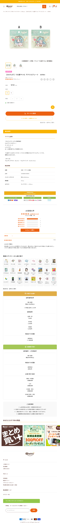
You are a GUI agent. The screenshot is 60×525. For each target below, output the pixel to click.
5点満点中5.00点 (34, 214)
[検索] (44, 6)
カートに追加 (31, 113)
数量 (6, 98)
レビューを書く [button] (30, 230)
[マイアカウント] (50, 6)
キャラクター (17, 11)
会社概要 (5, 466)
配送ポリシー (6, 480)
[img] (8, 240)
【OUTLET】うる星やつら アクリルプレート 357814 (38, 11)
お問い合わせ (6, 468)
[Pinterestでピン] (44, 79)
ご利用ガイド (6, 464)
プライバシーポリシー (8, 482)
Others (23, 11)
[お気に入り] (53, 6)
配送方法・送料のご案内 (47, 122)
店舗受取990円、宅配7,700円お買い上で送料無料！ (30, 1)
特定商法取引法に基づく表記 (10, 485)
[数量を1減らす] (12, 98)
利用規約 (5, 478)
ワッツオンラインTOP (8, 11)
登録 (34, 510)
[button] (9, 79)
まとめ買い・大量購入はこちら (30, 118)
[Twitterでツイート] (47, 79)
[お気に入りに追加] (53, 107)
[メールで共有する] (50, 79)
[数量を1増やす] (21, 98)
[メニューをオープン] (4, 6)
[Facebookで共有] (41, 79)
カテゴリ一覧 (6, 494)
